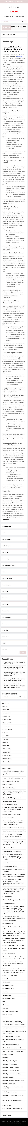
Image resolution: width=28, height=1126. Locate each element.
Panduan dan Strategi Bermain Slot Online (14, 900)
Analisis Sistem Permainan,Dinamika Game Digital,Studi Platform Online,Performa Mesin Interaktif (14, 792)
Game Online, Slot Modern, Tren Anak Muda (14, 831)
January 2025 (6, 752)
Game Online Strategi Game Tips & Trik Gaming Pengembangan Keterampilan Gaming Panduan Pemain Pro (13, 822)
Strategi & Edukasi (8, 1054)
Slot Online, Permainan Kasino (11, 1044)
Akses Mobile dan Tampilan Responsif (13, 778)
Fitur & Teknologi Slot (8, 817)
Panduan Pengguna (8, 923)
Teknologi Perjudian (8, 1077)
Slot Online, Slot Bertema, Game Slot (12, 1048)
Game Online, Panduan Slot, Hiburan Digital (14, 827)
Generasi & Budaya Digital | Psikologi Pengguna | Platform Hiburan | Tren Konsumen (12, 836)
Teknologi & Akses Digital (10, 1061)
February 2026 (6, 713)
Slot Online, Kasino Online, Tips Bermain (13, 1028)
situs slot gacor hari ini (9, 565)
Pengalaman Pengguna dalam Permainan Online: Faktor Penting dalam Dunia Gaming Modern (14, 673)
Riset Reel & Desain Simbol (10, 975)
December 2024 (7, 755)
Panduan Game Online (9, 903)
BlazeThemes (17, 1123)
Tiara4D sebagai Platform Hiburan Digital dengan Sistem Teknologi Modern (13, 1)
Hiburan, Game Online (8, 848)
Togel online (19, 56)
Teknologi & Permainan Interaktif (11, 1074)
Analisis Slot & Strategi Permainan (12, 798)
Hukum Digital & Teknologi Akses (12, 851)
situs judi (5, 979)
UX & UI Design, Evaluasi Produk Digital (13, 1108)
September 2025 (7, 729)
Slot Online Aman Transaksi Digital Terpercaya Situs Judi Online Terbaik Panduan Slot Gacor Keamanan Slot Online (14, 1023)
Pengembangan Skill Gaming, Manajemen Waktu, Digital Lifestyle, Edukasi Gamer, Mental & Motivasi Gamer (14, 940)
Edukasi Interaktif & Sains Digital (11, 814)
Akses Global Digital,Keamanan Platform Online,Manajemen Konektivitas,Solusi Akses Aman (13, 773)
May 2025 (5, 739)
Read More (5, 519)
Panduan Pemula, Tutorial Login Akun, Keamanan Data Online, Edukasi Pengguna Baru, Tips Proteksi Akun (14, 918)
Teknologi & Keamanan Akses (11, 1067)
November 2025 (7, 723)
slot (4, 533)
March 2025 (6, 745)
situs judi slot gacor (8, 985)
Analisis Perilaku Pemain (9, 788)
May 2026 (5, 706)
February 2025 (6, 749)
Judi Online (6, 863)
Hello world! (22, 697)
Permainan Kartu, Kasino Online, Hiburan (13, 945)
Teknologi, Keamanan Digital (10, 1092)
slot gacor (5, 552)
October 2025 (6, 726)
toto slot (5, 630)
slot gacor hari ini (7, 578)
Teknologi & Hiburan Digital (10, 1064)
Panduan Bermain (7, 896)
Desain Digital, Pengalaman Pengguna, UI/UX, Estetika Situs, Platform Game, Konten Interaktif (13, 809)
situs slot (5, 992)
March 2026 (6, 709)
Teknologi (5, 1057)
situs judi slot (6, 982)
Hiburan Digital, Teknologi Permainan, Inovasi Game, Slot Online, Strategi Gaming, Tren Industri (14, 842)
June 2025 (5, 736)
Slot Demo (6, 1005)
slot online (6, 1018)
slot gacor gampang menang (10, 1011)
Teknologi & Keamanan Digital (11, 1070)
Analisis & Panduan (8, 784)
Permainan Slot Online (9, 953)
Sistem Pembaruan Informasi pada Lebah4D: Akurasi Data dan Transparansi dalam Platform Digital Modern (14, 685)
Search (4, 649)
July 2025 (5, 732)
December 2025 (7, 719)
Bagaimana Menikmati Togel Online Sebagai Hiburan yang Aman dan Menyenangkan (12, 49)
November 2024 (7, 758)
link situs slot (6, 546)
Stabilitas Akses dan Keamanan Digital (13, 1051)
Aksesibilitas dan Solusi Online (11, 781)
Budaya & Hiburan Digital (9, 801)
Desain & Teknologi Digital (10, 804)
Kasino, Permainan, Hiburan (10, 866)
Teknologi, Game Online (9, 1083)
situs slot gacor (7, 539)
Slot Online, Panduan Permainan (11, 1036)
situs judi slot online (8, 988)
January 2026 (6, 716)
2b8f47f (6, 54)
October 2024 (6, 762)
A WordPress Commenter (10, 697)
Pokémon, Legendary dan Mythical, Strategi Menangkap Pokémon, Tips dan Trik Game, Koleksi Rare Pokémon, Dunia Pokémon (14, 970)
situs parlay (6, 623)
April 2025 (5, 742)
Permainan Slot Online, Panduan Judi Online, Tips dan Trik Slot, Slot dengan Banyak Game (13, 963)
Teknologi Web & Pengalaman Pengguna (13, 1080)
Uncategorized (7, 1105)
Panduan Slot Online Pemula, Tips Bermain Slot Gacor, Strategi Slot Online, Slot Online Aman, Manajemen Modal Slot (14, 933)
